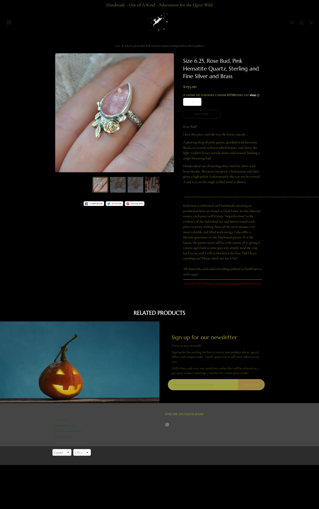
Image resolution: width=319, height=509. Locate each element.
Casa (117, 45)
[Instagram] (167, 424)
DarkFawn (64, 459)
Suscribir (251, 384)
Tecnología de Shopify (81, 459)
